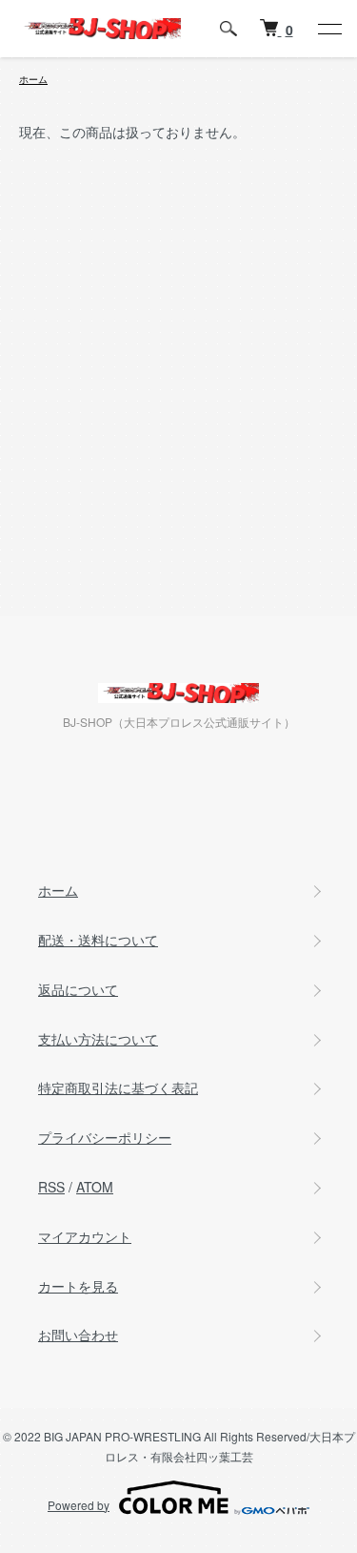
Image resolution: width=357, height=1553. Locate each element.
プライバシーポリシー (104, 1137)
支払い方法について (98, 1038)
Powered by (78, 1505)
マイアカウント (84, 1236)
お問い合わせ (78, 1334)
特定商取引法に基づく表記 (118, 1087)
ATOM (94, 1186)
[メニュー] (328, 28)
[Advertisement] (178, 409)
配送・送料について (98, 939)
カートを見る (78, 1285)
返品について (78, 989)
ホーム (33, 79)
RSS (51, 1186)
